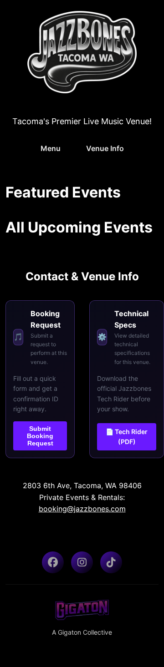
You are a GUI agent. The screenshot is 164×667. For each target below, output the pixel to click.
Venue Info (105, 148)
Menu (51, 148)
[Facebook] (53, 562)
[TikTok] (111, 562)
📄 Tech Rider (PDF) (127, 436)
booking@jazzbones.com (82, 508)
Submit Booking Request (40, 436)
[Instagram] (82, 562)
